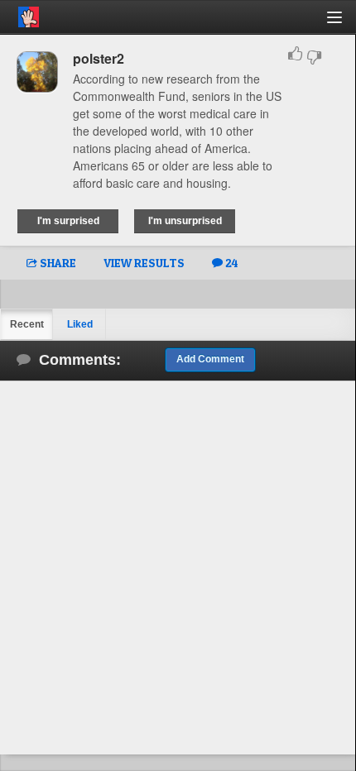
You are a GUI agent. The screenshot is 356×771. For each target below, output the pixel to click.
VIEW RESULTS (144, 263)
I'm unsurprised (185, 221)
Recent (27, 324)
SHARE (56, 263)
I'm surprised (68, 221)
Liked (80, 324)
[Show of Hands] (19, 14)
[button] (344, 23)
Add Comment (210, 359)
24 (230, 263)
